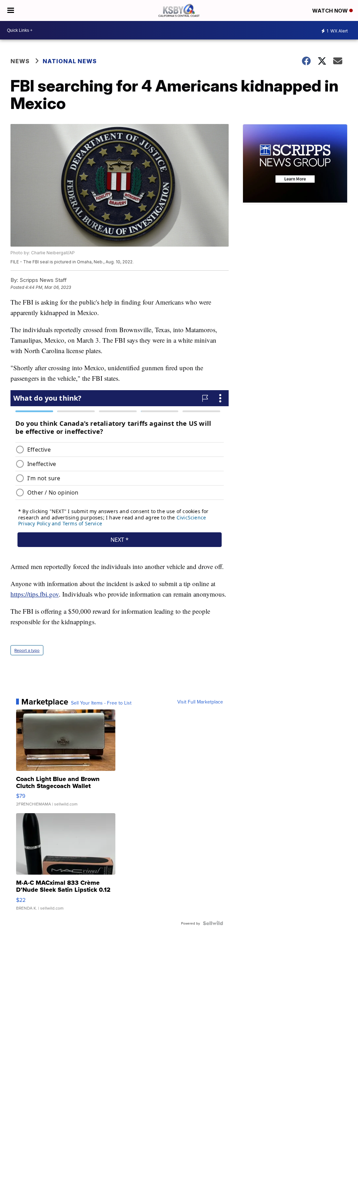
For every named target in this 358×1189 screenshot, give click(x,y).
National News (70, 61)
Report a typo (27, 650)
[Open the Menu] (10, 10)
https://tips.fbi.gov (34, 594)
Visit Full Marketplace (200, 701)
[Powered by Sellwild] (213, 923)
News (20, 61)
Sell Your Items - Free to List (101, 702)
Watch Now (330, 10)
